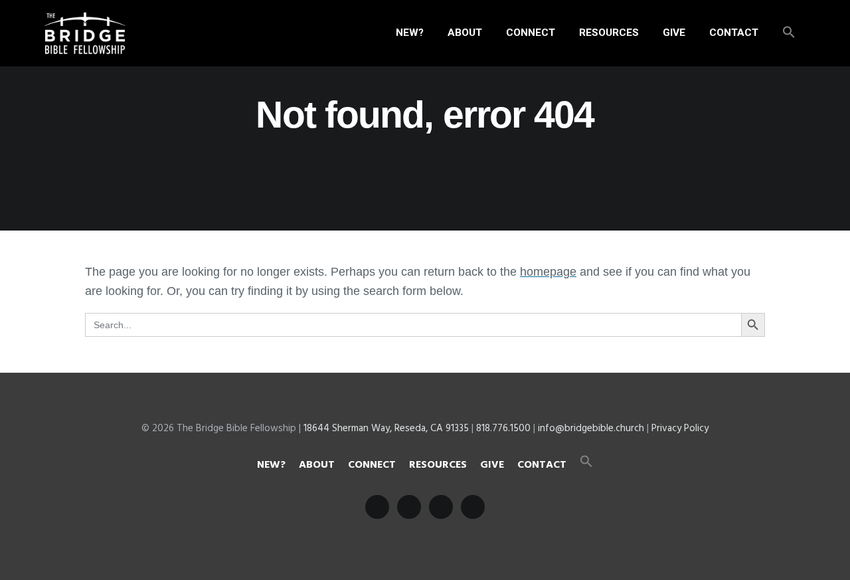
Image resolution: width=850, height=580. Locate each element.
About (317, 465)
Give (492, 465)
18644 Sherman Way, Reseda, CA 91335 (386, 428)
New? (271, 465)
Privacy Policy (680, 428)
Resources (438, 465)
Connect (372, 465)
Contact (541, 465)
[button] (789, 33)
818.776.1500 (503, 428)
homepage (548, 271)
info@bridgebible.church (591, 428)
